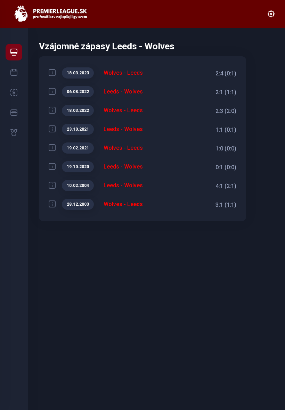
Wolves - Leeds (123, 72)
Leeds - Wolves (123, 91)
